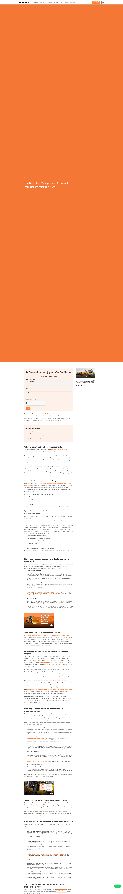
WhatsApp (118, 886)
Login (103, 2)
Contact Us (72, 2)
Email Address (29, 392)
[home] (24, 2)
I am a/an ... (28, 383)
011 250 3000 (96, 2)
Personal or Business (30, 379)
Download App (64, 2)
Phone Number (29, 397)
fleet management (46, 438)
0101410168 (87, 385)
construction (35, 431)
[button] (35, 2)
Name (27, 388)
